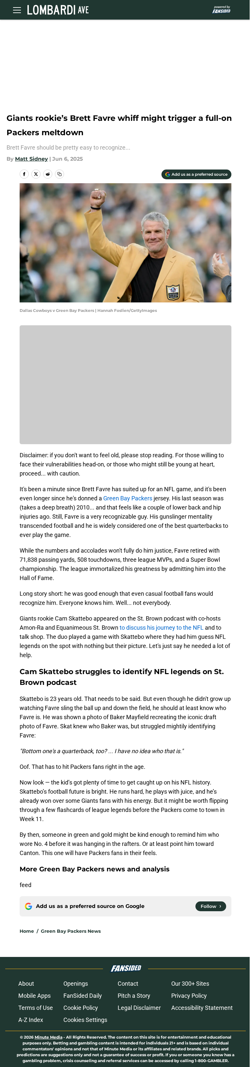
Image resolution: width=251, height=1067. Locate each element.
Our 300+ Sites (190, 983)
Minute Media (48, 1037)
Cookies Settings (85, 1019)
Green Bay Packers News (71, 931)
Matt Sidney (31, 159)
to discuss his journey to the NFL (162, 627)
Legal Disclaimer (139, 1007)
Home (27, 931)
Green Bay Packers (127, 498)
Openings (75, 983)
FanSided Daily (82, 995)
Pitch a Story (134, 995)
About (26, 983)
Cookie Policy (80, 1007)
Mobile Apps (34, 995)
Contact (128, 983)
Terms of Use (35, 1007)
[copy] (59, 174)
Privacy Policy (189, 995)
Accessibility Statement (202, 1007)
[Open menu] (17, 10)
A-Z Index (30, 1019)
